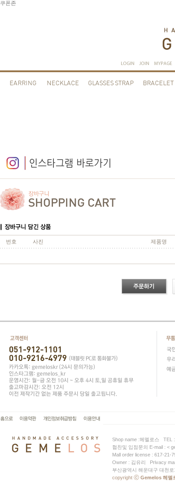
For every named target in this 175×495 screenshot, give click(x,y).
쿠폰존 (8, 3)
